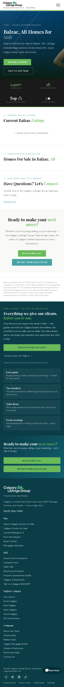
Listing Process (11, 562)
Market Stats (10, 639)
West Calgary (10, 609)
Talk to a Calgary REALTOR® (17, 584)
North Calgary (10, 601)
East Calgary (10, 605)
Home (6, 25)
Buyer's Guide (10, 541)
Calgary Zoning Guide (14, 579)
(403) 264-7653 (13, 511)
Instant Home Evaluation (32, 262)
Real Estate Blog (11, 652)
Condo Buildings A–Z (14, 532)
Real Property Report (14, 571)
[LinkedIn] (19, 676)
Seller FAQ (8, 566)
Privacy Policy (10, 683)
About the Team (11, 631)
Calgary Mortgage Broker (16, 644)
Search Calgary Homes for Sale (19, 524)
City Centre (9, 597)
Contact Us (10, 201)
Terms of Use (25, 683)
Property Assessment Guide (17, 575)
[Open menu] (58, 5)
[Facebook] (12, 676)
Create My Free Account (32, 347)
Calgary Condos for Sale (16, 528)
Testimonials (10, 635)
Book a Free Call (32, 253)
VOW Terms (39, 683)
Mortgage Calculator (14, 545)
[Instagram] (6, 676)
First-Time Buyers (12, 537)
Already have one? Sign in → (18, 356)
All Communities (11, 618)
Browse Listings (17, 62)
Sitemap (51, 683)
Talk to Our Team (18, 71)
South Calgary (11, 614)
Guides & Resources (13, 648)
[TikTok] (25, 676)
